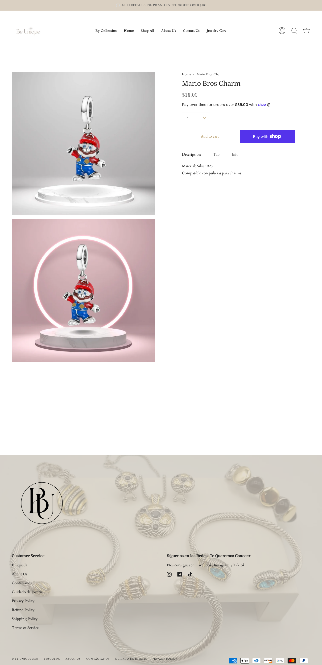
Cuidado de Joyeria (27, 592)
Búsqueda (19, 565)
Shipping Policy (24, 618)
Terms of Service (25, 627)
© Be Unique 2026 (25, 659)
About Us (19, 574)
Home (186, 74)
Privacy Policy (23, 601)
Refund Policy (23, 609)
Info (235, 154)
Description (191, 154)
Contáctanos (22, 583)
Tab (216, 154)
